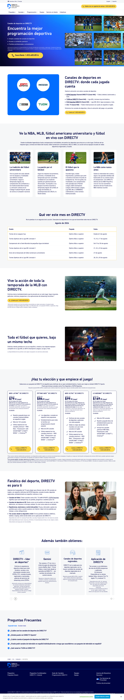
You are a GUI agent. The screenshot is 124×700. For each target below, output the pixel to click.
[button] (62, 631)
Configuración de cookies (86, 696)
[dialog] (20, 410)
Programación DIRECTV (59, 675)
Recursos (99, 675)
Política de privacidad (103, 683)
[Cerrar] (121, 697)
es (13, 659)
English (108, 1)
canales (18, 659)
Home (9, 659)
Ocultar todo (22, 626)
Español (114, 1)
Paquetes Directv (13, 675)
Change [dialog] (20, 1)
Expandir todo (12, 626)
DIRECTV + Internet (36, 675)
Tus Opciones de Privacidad (105, 679)
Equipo (76, 675)
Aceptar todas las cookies (102, 696)
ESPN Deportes (54, 497)
